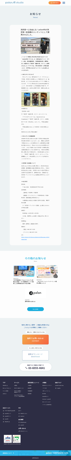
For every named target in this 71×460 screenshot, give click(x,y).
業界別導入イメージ (33, 382)
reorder (63, 2)
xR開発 (44, 382)
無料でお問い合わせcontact (35, 339)
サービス (16, 382)
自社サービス (6, 408)
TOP (4, 382)
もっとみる (35, 309)
